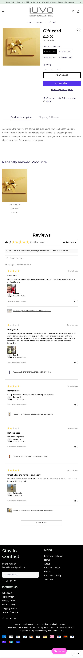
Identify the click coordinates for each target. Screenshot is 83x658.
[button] (46, 242)
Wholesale (7, 593)
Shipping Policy (9, 608)
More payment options (62, 89)
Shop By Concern (52, 567)
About (47, 564)
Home (29, 22)
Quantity (47, 64)
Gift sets (39, 22)
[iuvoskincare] (41, 11)
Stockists (48, 579)
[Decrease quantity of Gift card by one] (45, 69)
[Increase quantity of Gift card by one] (57, 69)
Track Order (8, 597)
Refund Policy (8, 604)
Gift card (14, 208)
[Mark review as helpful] (75, 301)
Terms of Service (10, 612)
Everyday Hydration (53, 556)
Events (47, 571)
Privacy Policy (8, 600)
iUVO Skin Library (52, 575)
